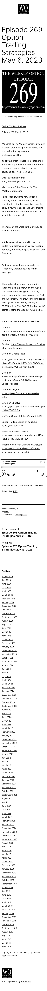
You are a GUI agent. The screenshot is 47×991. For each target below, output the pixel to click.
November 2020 (9, 832)
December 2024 (9, 650)
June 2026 (6, 584)
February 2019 (8, 909)
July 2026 (6, 580)
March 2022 (7, 773)
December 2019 (9, 873)
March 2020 (7, 861)
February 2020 (8, 865)
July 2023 (6, 713)
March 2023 (7, 728)
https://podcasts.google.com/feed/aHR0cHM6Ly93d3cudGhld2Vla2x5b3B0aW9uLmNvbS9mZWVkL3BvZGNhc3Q (23, 363)
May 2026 (6, 587)
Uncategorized (21, 514)
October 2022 (8, 747)
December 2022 (9, 739)
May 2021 (6, 810)
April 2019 (6, 902)
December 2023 (9, 695)
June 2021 (6, 806)
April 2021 (6, 813)
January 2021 (8, 824)
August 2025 (7, 621)
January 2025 (8, 647)
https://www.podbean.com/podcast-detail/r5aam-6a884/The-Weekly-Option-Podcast (23, 380)
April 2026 (6, 591)
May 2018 (6, 943)
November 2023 (9, 698)
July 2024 (6, 669)
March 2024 (7, 684)
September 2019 (9, 884)
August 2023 (7, 710)
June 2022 (6, 761)
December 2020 (9, 828)
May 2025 (6, 632)
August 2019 (7, 887)
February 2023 (8, 732)
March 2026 (7, 595)
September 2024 (9, 661)
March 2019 (7, 906)
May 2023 (6, 721)
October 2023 (8, 702)
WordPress (26, 981)
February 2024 (8, 687)
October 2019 (8, 880)
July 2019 (6, 891)
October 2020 (8, 835)
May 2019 (6, 898)
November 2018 (9, 921)
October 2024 (8, 658)
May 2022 (6, 765)
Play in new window (21, 485)
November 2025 (9, 610)
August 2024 (8, 665)
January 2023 (8, 736)
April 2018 (6, 947)
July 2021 (6, 802)
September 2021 (9, 795)
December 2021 (9, 784)
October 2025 (8, 613)
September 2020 (9, 839)
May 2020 (6, 854)
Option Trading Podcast (14, 126)
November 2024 (9, 654)
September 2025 (9, 617)
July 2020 (6, 847)
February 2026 (8, 599)
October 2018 (8, 924)
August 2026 (7, 576)
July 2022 (6, 758)
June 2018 (6, 939)
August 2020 (7, 843)
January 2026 (8, 602)
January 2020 (8, 869)
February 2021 (8, 821)
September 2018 (9, 928)
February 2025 (8, 643)
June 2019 (6, 895)
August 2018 (7, 932)
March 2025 (7, 639)
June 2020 (6, 850)
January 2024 (8, 691)
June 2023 (6, 717)
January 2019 (8, 913)
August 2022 (7, 754)
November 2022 (9, 743)
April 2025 (6, 636)
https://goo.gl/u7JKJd (32, 416)
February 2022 (8, 776)
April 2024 (6, 680)
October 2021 (8, 791)
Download (39, 485)
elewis (6, 511)
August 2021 (7, 798)
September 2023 (9, 706)
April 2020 (6, 858)
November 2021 (9, 787)
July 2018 (6, 935)
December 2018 (9, 917)
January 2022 (8, 780)
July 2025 (6, 624)
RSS (15, 491)
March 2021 (7, 817)
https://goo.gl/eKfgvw (13, 425)
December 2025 (9, 606)
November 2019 (9, 876)
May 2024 (6, 676)
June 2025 (6, 628)
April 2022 (6, 769)
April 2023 (6, 724)
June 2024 (7, 672)
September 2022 (9, 750)
